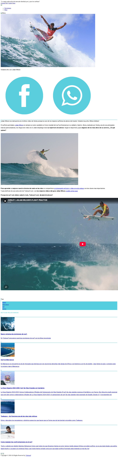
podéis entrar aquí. (72, 191)
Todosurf (28, 455)
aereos (4, 302)
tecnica (4, 309)
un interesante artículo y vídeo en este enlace (69, 188)
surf (3, 306)
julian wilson (5, 304)
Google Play (4, 3)
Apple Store (11, 3)
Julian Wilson (19, 125)
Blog (5, 10)
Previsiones (7, 8)
